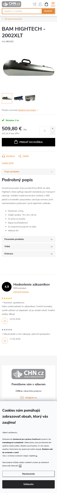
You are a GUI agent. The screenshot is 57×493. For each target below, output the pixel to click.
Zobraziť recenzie (21, 292)
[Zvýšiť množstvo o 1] (52, 129)
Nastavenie (28, 474)
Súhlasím (28, 484)
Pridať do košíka (31, 142)
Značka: (8, 163)
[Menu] (53, 4)
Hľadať (48, 11)
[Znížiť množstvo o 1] (52, 133)
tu (36, 456)
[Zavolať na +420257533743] (35, 4)
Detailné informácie (27, 110)
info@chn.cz (31, 397)
